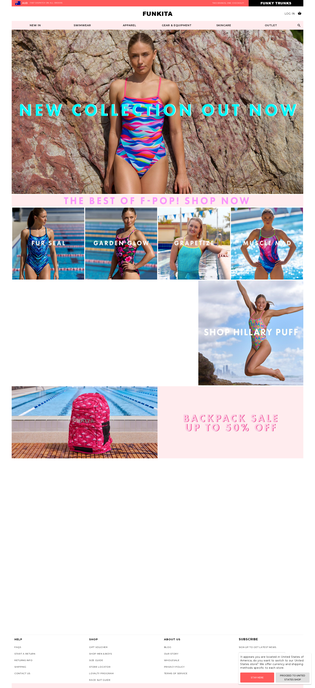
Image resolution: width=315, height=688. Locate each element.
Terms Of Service (176, 673)
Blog (167, 647)
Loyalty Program (101, 673)
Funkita (158, 14)
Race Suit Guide (100, 680)
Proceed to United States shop (292, 677)
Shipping (20, 666)
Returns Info (23, 660)
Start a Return (24, 653)
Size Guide (96, 660)
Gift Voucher (98, 647)
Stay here (257, 677)
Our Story (171, 653)
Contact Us (22, 673)
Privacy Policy (174, 666)
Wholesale (172, 660)
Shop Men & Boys (100, 653)
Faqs (17, 647)
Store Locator (99, 666)
